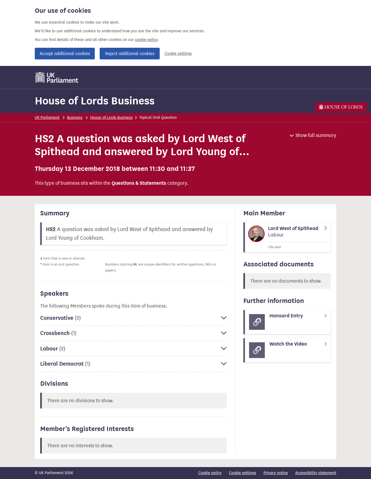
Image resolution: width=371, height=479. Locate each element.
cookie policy (146, 39)
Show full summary (315, 135)
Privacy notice (275, 473)
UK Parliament (47, 117)
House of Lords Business (95, 100)
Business (75, 117)
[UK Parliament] (57, 77)
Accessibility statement (315, 473)
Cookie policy (210, 473)
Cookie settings (178, 53)
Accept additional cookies (65, 53)
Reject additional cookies (129, 53)
